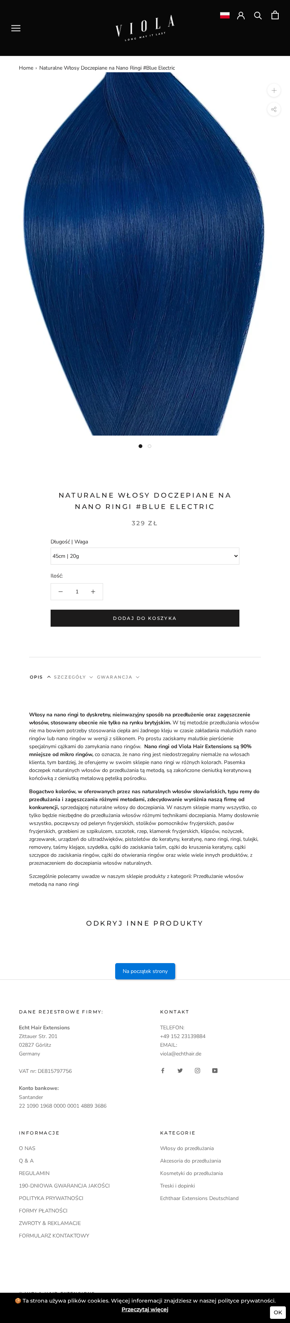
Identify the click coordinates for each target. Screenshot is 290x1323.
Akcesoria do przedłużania (190, 1160)
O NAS (27, 1148)
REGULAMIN (34, 1173)
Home (26, 68)
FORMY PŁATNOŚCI (43, 1210)
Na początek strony (145, 971)
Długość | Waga (69, 541)
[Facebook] (162, 1070)
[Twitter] (180, 1070)
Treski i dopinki (177, 1185)
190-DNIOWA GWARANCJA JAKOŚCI (64, 1185)
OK (278, 1312)
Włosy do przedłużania (187, 1148)
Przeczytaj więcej (145, 1309)
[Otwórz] (15, 28)
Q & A (26, 1160)
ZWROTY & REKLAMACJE (50, 1223)
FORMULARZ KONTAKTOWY (54, 1235)
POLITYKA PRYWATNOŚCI (51, 1198)
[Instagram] (197, 1070)
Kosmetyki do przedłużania (191, 1173)
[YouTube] (215, 1070)
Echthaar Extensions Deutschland (199, 1198)
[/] (145, 19)
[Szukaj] (258, 15)
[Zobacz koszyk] (275, 15)
